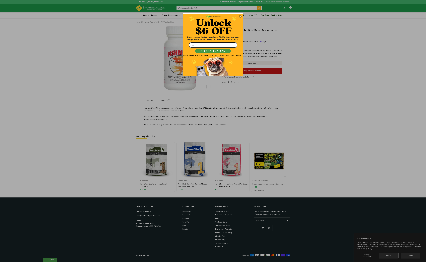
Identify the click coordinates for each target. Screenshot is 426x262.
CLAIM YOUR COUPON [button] (213, 51)
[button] (240, 16)
